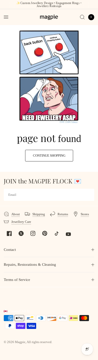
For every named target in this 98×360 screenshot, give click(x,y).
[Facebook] (9, 233)
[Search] (82, 17)
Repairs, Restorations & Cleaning (30, 264)
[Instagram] (32, 233)
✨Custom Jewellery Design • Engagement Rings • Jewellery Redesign (48, 5)
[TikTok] (56, 233)
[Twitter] (21, 233)
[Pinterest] (44, 233)
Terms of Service (17, 280)
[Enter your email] (89, 195)
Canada (19, 311)
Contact (10, 250)
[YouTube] (68, 234)
